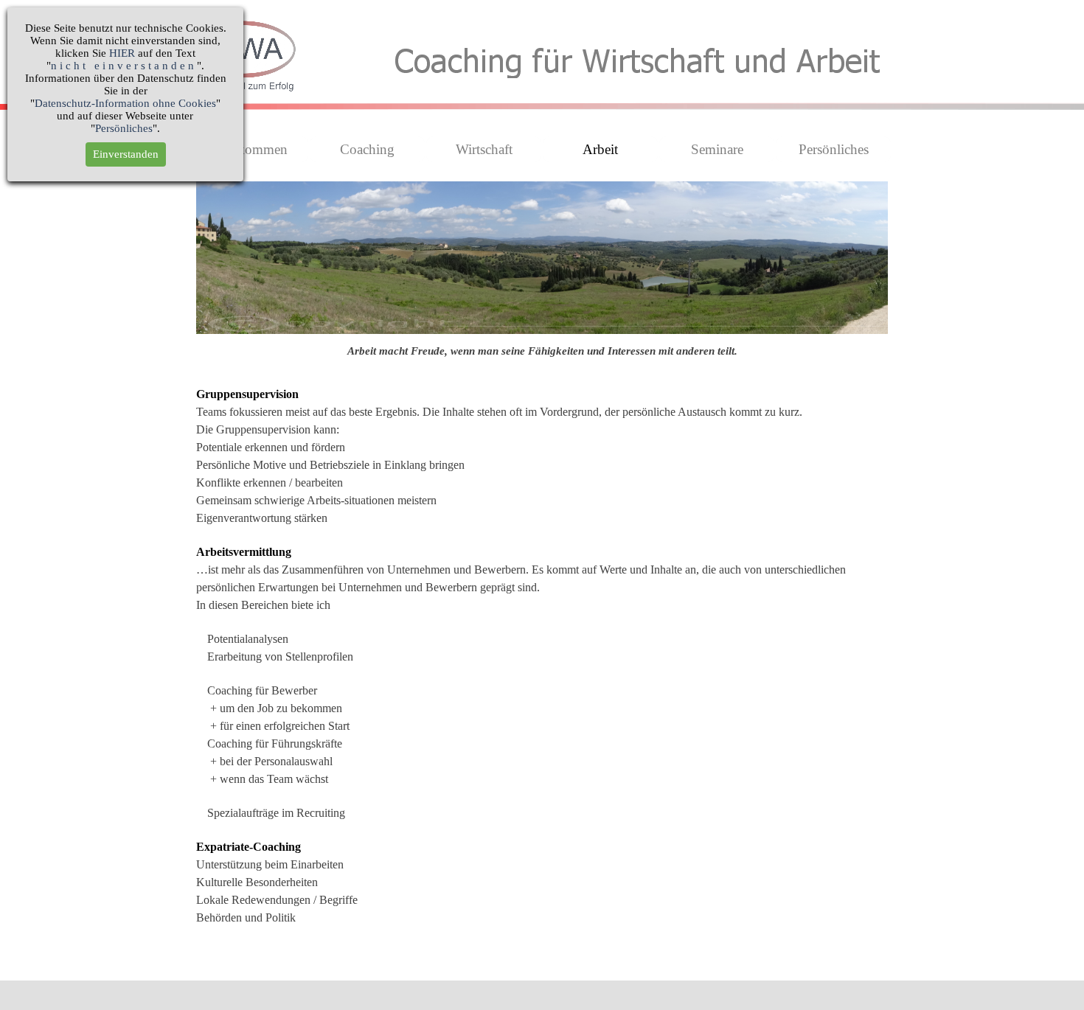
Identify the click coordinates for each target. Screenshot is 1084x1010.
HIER (122, 53)
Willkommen (251, 149)
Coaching (367, 149)
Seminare (717, 149)
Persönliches (834, 149)
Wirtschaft (484, 149)
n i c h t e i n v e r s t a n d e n (122, 66)
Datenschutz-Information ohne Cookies (125, 103)
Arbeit (600, 149)
